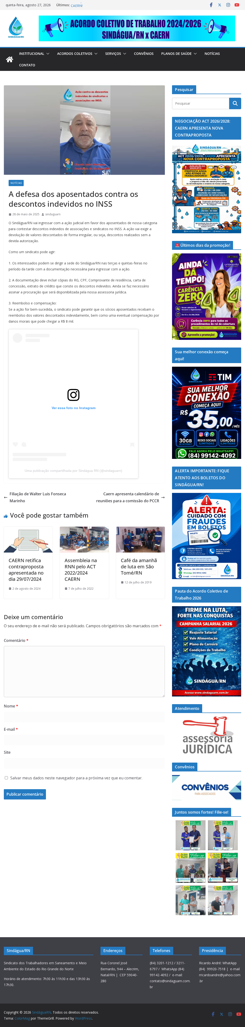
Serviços (113, 53)
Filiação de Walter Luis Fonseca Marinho (38, 497)
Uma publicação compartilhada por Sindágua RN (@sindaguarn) (73, 471)
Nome (11, 706)
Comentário (16, 640)
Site (7, 752)
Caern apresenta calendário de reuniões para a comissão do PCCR (127, 497)
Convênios (144, 53)
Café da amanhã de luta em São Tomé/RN (139, 566)
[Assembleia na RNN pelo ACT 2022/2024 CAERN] (84, 530)
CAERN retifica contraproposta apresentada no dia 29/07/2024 (26, 569)
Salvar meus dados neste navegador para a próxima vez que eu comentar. (76, 778)
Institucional (31, 53)
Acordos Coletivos (74, 53)
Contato (27, 65)
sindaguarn (53, 214)
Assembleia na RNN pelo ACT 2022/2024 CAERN (81, 569)
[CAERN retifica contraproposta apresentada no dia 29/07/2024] (28, 530)
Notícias (212, 53)
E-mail (11, 729)
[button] (47, 53)
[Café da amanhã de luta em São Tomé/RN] (140, 530)
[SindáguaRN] (9, 59)
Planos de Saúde (176, 53)
